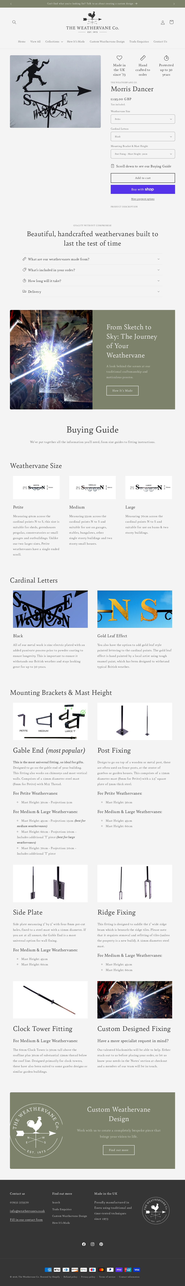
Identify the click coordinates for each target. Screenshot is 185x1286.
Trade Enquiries (62, 1209)
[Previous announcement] (11, 4)
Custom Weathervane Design (69, 1216)
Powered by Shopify (50, 1276)
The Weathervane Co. (29, 1276)
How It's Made (122, 390)
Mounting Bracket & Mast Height (129, 146)
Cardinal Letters (120, 128)
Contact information (129, 1276)
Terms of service (107, 1276)
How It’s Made (61, 1222)
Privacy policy (88, 1276)
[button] (14, 22)
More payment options (142, 198)
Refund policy (71, 1276)
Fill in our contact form (26, 1219)
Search (56, 1202)
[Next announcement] (174, 4)
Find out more (118, 1150)
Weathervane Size (120, 111)
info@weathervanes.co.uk (27, 1211)
